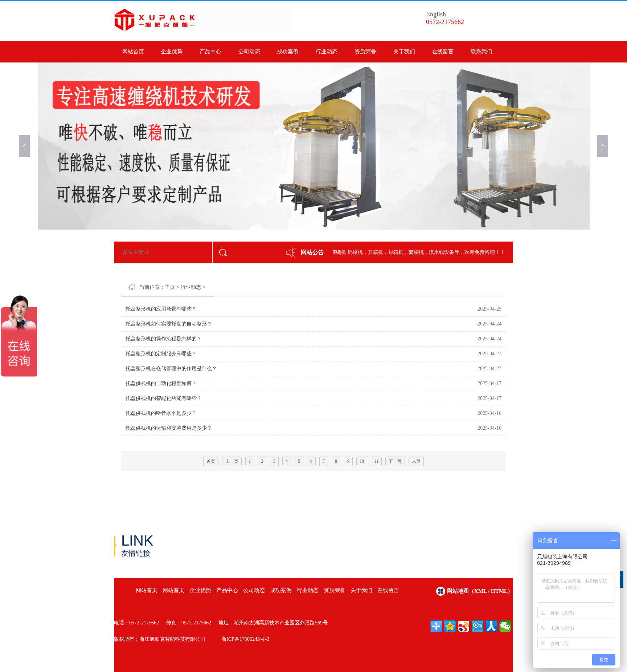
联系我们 (481, 51)
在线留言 (443, 51)
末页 (416, 461)
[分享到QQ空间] (450, 626)
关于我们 (404, 51)
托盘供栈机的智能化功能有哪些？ (164, 398)
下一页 (395, 461)
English (436, 14)
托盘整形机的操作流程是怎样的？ (164, 338)
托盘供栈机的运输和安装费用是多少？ (169, 428)
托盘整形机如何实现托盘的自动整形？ (169, 324)
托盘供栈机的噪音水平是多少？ (161, 413)
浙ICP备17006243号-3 (245, 639)
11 (376, 461)
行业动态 (326, 51)
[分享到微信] (505, 626)
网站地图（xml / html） (480, 591)
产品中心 (210, 51)
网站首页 (133, 51)
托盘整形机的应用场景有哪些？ (161, 309)
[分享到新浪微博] (464, 626)
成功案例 (288, 51)
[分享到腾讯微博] (477, 626)
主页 (170, 287)
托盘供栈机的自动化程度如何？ (161, 383)
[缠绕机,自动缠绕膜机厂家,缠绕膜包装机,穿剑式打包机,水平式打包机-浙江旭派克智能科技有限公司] (203, 29)
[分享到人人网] (491, 626)
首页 (210, 461)
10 (362, 461)
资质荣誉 (365, 51)
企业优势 (172, 51)
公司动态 (249, 51)
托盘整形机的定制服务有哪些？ (161, 353)
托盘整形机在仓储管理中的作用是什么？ (171, 368)
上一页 (231, 461)
